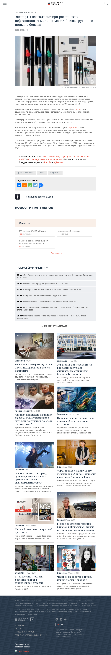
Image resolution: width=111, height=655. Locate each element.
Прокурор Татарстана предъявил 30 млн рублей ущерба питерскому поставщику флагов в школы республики (76, 531)
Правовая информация (25, 632)
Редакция (19, 625)
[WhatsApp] (30, 185)
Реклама (18, 629)
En (62, 624)
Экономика (20, 361)
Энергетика (55, 172)
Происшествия (22, 411)
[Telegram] (35, 185)
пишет (78, 109)
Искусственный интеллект (69, 232)
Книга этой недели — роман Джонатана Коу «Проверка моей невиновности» (34, 534)
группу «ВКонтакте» (72, 156)
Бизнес (60, 520)
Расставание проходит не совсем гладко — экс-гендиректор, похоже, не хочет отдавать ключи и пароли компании (76, 478)
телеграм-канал (50, 156)
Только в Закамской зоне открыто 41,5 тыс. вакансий (33, 582)
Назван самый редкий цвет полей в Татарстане (42, 283)
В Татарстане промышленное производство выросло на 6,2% (49, 289)
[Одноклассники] (24, 185)
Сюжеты (24, 222)
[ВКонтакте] (19, 185)
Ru (58, 624)
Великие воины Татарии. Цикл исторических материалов (33, 243)
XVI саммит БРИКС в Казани (32, 232)
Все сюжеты (56, 253)
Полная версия (22, 644)
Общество (19, 470)
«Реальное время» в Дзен (39, 196)
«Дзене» (58, 162)
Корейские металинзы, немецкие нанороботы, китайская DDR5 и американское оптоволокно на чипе (75, 425)
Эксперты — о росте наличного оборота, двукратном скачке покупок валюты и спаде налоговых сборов (34, 372)
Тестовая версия (22, 646)
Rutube (48, 162)
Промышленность (25, 12)
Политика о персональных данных (31, 635)
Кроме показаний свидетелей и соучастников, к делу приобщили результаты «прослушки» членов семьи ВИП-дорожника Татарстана (34, 424)
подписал (72, 127)
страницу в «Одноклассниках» (45, 159)
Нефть (42, 172)
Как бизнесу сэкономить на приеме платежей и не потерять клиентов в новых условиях (74, 373)
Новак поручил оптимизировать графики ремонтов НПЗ (46, 301)
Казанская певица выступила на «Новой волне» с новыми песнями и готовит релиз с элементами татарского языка (34, 482)
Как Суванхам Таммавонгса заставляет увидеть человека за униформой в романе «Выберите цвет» (75, 582)
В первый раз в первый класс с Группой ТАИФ (42, 295)
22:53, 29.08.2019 (21, 30)
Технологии (62, 414)
